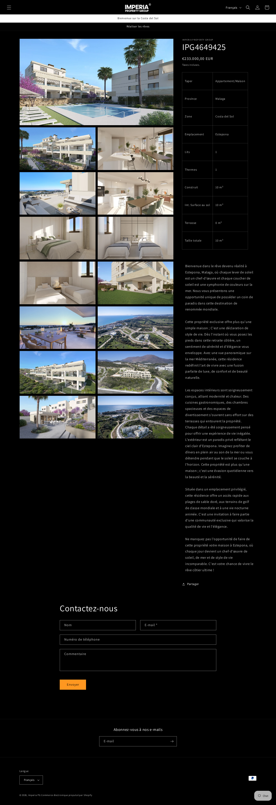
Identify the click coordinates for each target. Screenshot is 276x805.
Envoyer (73, 684)
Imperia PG (34, 795)
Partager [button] (193, 584)
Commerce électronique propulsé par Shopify (66, 795)
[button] (9, 7)
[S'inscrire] (172, 741)
